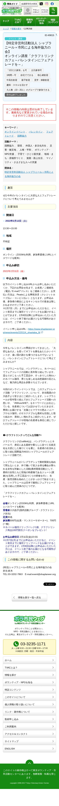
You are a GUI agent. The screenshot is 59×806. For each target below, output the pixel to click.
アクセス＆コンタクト (16, 734)
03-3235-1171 (33, 644)
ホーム (8, 660)
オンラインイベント (15, 131)
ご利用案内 (10, 726)
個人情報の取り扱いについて (20, 704)
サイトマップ (12, 741)
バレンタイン (36, 131)
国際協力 (22, 135)
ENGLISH (10, 748)
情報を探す (16, 29)
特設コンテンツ (13, 689)
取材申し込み (12, 719)
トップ (6, 29)
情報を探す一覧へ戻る (29, 597)
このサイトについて (15, 697)
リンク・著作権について (17, 711)
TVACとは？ (11, 667)
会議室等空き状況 (29, 4)
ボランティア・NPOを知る (19, 682)
